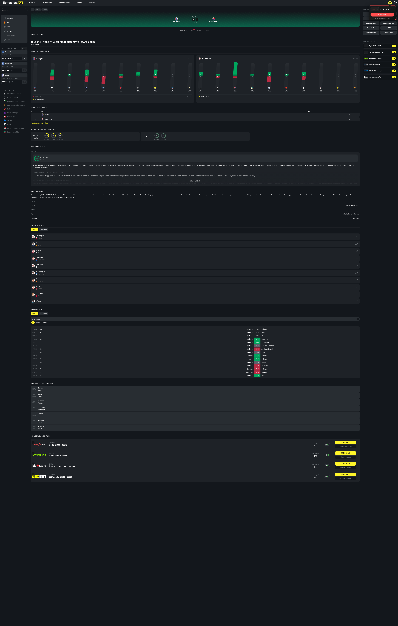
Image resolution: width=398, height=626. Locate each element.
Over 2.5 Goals (371, 33)
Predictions (47, 3)
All (32, 10)
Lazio (263, 332)
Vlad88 (7, 52)
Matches (32, 3)
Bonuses (92, 3)
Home (38, 322)
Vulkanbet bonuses (345, 446)
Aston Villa (249, 372)
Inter (263, 352)
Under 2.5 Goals (388, 28)
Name (33, 205)
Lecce (263, 375)
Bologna (264, 329)
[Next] (25, 48)
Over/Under (371, 28)
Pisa (262, 336)
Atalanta (250, 329)
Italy (37, 10)
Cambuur (264, 339)
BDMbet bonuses (345, 478)
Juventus (250, 369)
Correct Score (388, 33)
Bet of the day (64, 3)
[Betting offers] (390, 2)
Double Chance (371, 23)
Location (34, 219)
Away (45, 322)
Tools (79, 3)
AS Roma (264, 365)
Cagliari (264, 362)
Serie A (45, 10)
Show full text (195, 181)
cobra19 (7, 75)
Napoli (251, 359)
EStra (6, 63)
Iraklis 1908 (265, 342)
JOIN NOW (382, 14)
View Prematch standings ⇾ (40, 123)
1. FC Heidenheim (267, 346)
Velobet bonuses (345, 457)
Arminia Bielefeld (267, 349)
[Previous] (22, 48)
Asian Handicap (388, 23)
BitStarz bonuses (345, 468)
